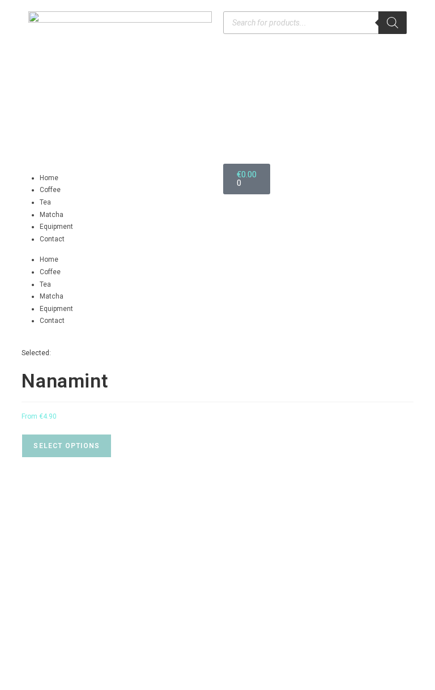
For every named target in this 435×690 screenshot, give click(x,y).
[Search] (392, 22)
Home (49, 178)
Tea (45, 202)
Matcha (51, 215)
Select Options (66, 446)
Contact (52, 239)
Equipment (56, 227)
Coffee (50, 190)
